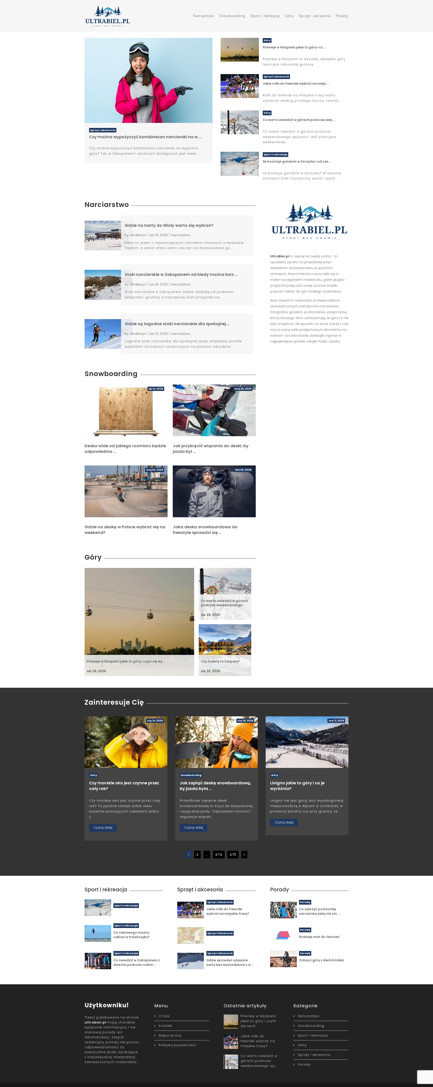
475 (233, 854)
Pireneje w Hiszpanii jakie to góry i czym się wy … (126, 661)
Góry (289, 15)
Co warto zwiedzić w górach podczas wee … (299, 120)
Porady (342, 15)
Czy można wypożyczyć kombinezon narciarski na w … (145, 137)
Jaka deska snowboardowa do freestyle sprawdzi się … (205, 529)
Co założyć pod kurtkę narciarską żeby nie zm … (319, 911)
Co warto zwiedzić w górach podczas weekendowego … (224, 603)
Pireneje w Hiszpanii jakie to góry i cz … (294, 47)
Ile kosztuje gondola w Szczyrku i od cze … (297, 161)
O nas (164, 1016)
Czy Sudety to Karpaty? (220, 661)
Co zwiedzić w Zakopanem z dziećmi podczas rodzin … (136, 962)
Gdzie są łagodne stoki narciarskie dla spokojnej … (177, 324)
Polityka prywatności (177, 1045)
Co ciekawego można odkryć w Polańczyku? (131, 934)
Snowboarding (232, 15)
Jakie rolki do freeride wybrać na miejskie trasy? (227, 911)
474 (218, 854)
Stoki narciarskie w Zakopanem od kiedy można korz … (181, 274)
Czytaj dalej (103, 827)
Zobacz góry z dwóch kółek (321, 960)
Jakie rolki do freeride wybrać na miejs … (296, 83)
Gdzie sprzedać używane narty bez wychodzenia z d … (229, 962)
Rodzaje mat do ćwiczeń (319, 937)
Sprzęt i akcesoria (315, 15)
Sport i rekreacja (265, 15)
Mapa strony (170, 1035)
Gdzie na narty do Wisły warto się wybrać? (169, 225)
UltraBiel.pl (137, 235)
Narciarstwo (203, 15)
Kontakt (166, 1025)
